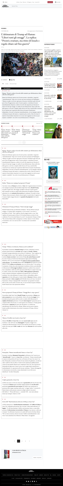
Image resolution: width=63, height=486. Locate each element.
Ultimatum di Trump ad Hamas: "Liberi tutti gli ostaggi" (27, 132)
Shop (33, 2)
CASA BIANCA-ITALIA (19, 450)
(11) (61, 78)
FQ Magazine (29, 2)
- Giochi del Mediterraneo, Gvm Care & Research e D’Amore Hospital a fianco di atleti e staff (53, 192)
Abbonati (50, 2)
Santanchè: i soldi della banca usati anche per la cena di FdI (50, 96)
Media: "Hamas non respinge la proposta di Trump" (16, 132)
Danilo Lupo (47, 78)
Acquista (37, 457)
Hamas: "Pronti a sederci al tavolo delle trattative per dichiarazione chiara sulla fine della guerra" (6, 133)
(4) (61, 118)
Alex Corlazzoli (48, 118)
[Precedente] (20, 142)
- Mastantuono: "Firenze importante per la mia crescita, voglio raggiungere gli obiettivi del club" (53, 206)
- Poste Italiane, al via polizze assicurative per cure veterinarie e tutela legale (53, 209)
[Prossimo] (24, 142)
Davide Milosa (47, 101)
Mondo (3, 28)
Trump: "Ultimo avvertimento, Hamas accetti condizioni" (36, 132)
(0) (61, 101)
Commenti (5, 79)
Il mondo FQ (37, 2)
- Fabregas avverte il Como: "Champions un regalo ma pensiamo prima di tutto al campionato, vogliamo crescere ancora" (53, 202)
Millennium (24, 2)
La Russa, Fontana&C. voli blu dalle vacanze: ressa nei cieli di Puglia (50, 85)
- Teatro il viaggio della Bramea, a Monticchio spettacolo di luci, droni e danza (52, 196)
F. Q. (2, 47)
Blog (21, 2)
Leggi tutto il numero (53, 181)
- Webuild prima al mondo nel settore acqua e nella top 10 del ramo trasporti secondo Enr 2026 (53, 212)
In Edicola (18, 2)
